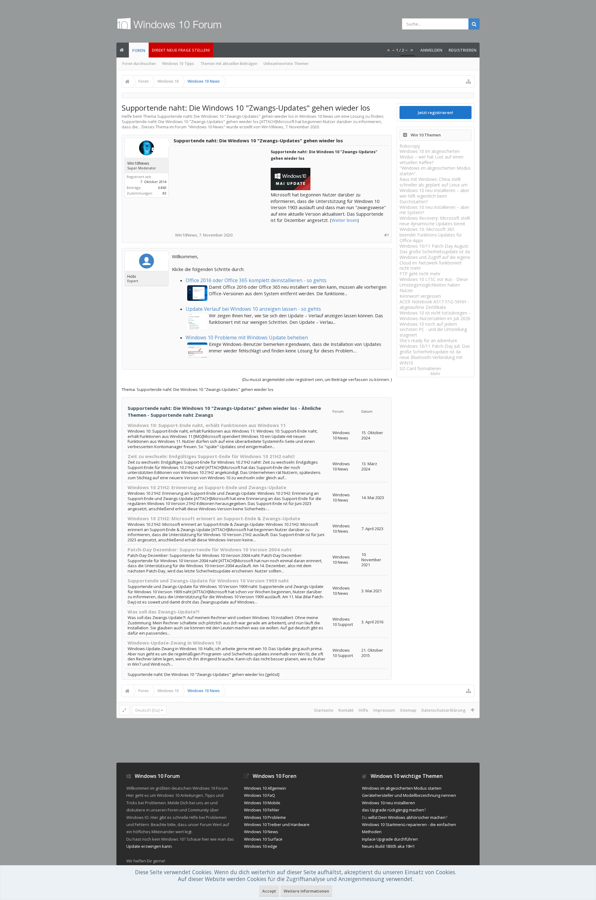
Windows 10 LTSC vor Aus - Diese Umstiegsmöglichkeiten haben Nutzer (434, 284)
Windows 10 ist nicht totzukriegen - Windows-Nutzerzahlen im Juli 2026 (435, 315)
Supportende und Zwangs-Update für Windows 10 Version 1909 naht (208, 580)
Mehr (435, 373)
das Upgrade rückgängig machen (393, 810)
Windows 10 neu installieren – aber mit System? (434, 210)
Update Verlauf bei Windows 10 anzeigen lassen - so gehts (253, 308)
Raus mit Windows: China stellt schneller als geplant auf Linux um (433, 182)
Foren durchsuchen (139, 63)
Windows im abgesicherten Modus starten (401, 788)
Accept (269, 891)
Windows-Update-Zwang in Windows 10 (174, 643)
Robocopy (410, 146)
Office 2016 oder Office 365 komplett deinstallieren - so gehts (256, 280)
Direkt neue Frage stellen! (181, 50)
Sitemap (408, 710)
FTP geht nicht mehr (420, 274)
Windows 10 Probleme (265, 817)
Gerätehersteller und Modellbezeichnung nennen (409, 795)
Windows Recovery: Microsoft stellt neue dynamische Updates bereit (435, 221)
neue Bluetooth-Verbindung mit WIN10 (431, 360)
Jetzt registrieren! (435, 112)
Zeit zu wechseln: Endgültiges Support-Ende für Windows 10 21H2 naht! (211, 456)
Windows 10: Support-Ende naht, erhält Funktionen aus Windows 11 (207, 425)
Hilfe (363, 710)
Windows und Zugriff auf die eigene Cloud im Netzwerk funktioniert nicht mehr (435, 262)
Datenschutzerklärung (443, 710)
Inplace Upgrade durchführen (390, 839)
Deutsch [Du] (147, 710)
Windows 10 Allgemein (265, 788)
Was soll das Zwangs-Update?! (163, 611)
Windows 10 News (206, 127)
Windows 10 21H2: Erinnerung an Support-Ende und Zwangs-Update (207, 487)
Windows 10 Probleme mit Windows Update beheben (247, 337)
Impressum (384, 710)
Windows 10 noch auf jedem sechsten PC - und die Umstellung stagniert (433, 329)
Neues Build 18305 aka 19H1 (388, 846)
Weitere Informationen (306, 891)
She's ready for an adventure (428, 340)
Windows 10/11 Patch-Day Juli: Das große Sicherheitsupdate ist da (435, 349)
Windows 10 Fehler (261, 810)
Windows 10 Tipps (178, 63)
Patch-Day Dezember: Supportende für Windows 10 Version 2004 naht (210, 549)
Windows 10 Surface (263, 839)
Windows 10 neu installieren (388, 803)
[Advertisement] (222, 187)
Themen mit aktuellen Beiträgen (228, 63)
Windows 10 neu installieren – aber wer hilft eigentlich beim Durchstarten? (434, 195)
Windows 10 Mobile (262, 803)
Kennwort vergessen (420, 296)
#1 (386, 235)
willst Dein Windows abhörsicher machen (406, 817)
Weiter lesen (344, 220)
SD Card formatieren (420, 368)
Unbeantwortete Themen (286, 63)
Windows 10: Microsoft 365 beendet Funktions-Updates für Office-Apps (431, 234)
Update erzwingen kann (149, 846)
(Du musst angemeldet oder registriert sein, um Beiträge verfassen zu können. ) (317, 379)
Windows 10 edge (260, 846)
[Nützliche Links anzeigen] (468, 81)
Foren (138, 50)
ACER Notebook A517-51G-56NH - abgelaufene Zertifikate (434, 304)
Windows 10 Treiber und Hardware (276, 824)
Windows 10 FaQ (259, 795)
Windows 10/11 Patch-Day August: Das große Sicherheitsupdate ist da (435, 249)
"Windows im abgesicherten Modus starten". (435, 171)
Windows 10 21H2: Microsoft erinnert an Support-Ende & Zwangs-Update (214, 518)
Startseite (323, 710)
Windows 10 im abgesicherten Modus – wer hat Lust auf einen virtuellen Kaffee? (431, 156)
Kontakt (346, 710)
